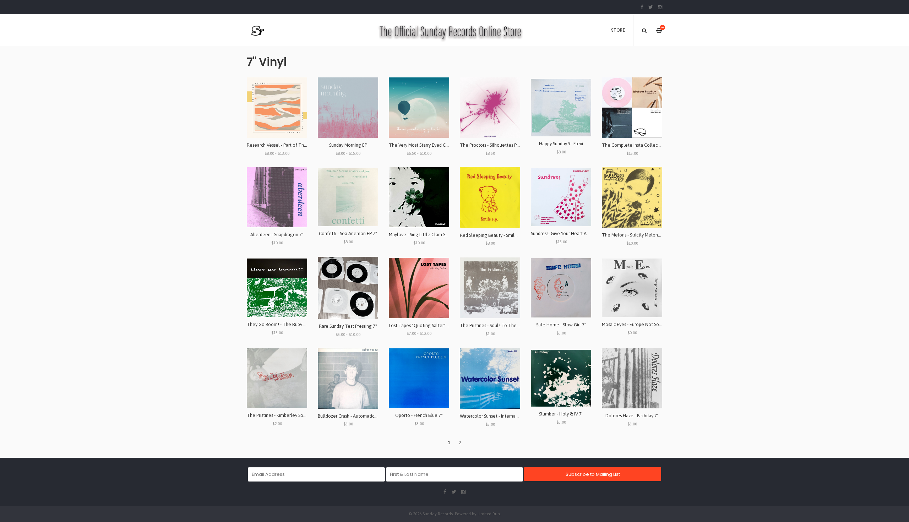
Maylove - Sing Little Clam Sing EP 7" (426, 234)
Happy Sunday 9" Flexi (561, 143)
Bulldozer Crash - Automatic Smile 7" (355, 416)
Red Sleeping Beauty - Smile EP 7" (494, 235)
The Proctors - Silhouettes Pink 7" (494, 145)
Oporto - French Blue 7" (419, 415)
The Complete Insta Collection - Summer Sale (649, 145)
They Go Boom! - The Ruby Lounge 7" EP (288, 324)
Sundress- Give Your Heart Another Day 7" (573, 233)
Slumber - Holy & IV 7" (561, 414)
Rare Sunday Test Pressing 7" (348, 326)
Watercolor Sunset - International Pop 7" (501, 416)
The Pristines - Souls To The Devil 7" (497, 325)
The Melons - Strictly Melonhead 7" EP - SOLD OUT (653, 235)
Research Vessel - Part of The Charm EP (287, 145)
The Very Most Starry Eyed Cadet (422, 145)
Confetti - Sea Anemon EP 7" (348, 233)
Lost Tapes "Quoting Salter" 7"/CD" (425, 325)
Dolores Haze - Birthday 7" (632, 415)
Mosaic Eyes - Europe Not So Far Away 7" (643, 324)
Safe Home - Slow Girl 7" (561, 324)
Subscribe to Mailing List (593, 474)
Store (618, 30)
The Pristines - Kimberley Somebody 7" (286, 415)
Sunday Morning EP (348, 145)
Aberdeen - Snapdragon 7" (277, 234)
